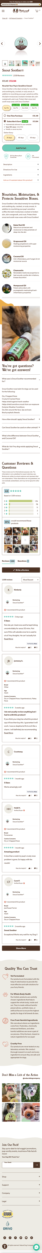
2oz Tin (15, 108)
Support (5, 1185)
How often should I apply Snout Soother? (18, 419)
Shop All (4, 18)
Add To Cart (21, 148)
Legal (4, 1201)
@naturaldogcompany (31, 1078)
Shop (4, 1176)
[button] (21, 75)
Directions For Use (10, 169)
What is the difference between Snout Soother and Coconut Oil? (20, 436)
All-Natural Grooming (15, 18)
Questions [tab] (23, 560)
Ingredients (7, 175)
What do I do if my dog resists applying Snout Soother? (20, 447)
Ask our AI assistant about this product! (18, 180)
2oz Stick (25, 108)
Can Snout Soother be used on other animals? (20, 427)
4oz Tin (34, 108)
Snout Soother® (18, 602)
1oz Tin (6, 108)
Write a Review (26, 571)
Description (7, 164)
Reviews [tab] (8, 560)
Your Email (7, 1162)
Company (6, 1193)
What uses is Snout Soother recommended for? (19, 379)
